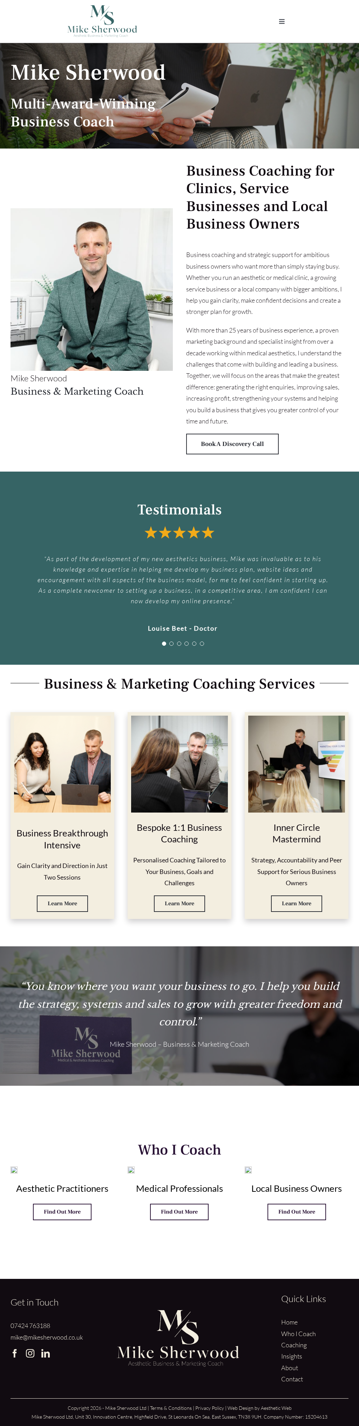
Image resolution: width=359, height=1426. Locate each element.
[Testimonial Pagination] (164, 644)
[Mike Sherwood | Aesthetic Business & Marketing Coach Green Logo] (102, 8)
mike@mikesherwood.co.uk (47, 1337)
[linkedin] (45, 1353)
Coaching (294, 1345)
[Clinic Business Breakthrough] (62, 719)
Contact (292, 1379)
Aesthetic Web (276, 1408)
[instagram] (30, 1353)
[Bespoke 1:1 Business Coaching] (179, 719)
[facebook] (15, 1353)
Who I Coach (298, 1334)
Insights (291, 1356)
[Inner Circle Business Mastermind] (296, 719)
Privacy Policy (209, 1408)
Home (289, 1322)
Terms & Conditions (171, 1408)
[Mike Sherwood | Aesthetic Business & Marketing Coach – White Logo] (177, 1313)
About (289, 1368)
